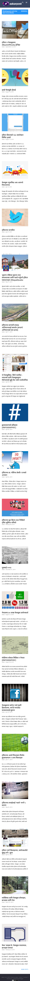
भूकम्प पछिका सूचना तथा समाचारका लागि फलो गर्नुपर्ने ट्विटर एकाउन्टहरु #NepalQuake (15, 277)
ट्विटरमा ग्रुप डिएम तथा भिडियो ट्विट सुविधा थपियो (13, 521)
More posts (24, 969)
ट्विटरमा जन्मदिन (8, 230)
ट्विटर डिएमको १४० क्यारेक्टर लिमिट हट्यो (12, 136)
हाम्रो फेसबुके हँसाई (9, 90)
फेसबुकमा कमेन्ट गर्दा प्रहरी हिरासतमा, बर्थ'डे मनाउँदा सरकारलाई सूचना (11, 707)
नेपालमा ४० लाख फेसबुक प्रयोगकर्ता (15, 612)
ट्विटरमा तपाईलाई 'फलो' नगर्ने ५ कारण (14, 803)
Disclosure (9, 978)
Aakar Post (4, 977)
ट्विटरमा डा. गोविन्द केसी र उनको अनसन (14, 473)
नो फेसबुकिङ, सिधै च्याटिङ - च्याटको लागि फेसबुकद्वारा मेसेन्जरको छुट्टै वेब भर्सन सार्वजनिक (15, 377)
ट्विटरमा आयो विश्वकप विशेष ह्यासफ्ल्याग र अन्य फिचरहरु (13, 756)
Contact (26, 977)
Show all (24, 11)
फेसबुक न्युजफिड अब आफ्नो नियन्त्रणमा (12, 183)
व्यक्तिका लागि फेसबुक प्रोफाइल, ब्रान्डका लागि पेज (14, 898)
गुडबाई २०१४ (6, 567)
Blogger (21, 978)
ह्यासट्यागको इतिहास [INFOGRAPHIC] (9, 426)
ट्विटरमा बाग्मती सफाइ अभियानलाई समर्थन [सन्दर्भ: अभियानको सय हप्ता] (12, 327)
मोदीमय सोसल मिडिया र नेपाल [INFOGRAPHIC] (13, 658)
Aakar (16, 977)
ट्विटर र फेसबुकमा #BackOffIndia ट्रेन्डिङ (11, 43)
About (20, 977)
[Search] (23, 2)
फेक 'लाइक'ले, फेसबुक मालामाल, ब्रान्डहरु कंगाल (14, 946)
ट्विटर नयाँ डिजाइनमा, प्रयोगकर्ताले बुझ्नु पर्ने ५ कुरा (14, 851)
